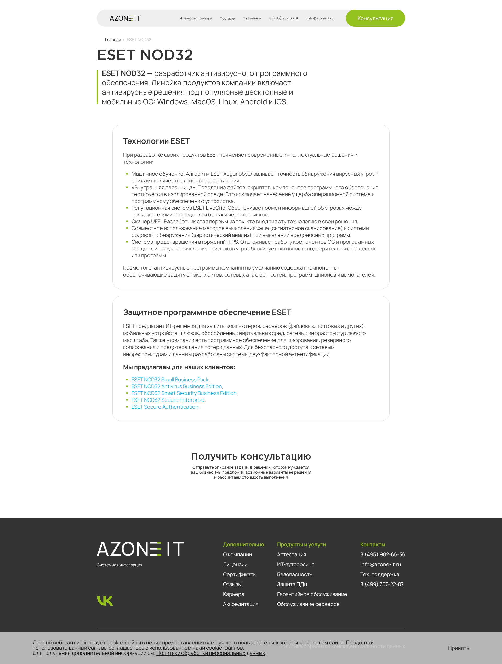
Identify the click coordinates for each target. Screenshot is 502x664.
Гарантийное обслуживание (312, 594)
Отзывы (232, 584)
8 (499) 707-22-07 (382, 584)
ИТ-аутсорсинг (295, 564)
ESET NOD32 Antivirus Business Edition (177, 386)
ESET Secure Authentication (165, 406)
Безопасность (294, 574)
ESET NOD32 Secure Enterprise (168, 399)
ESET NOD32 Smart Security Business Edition (184, 393)
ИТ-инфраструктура (196, 18)
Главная (113, 39)
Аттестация (291, 554)
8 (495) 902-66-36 (284, 18)
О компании (252, 18)
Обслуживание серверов (308, 604)
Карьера (233, 594)
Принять (458, 647)
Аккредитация (240, 604)
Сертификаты (239, 574)
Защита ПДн (292, 584)
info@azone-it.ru (320, 18)
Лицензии (235, 564)
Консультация (375, 18)
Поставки (227, 18)
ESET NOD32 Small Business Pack (170, 379)
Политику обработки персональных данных (210, 652)
